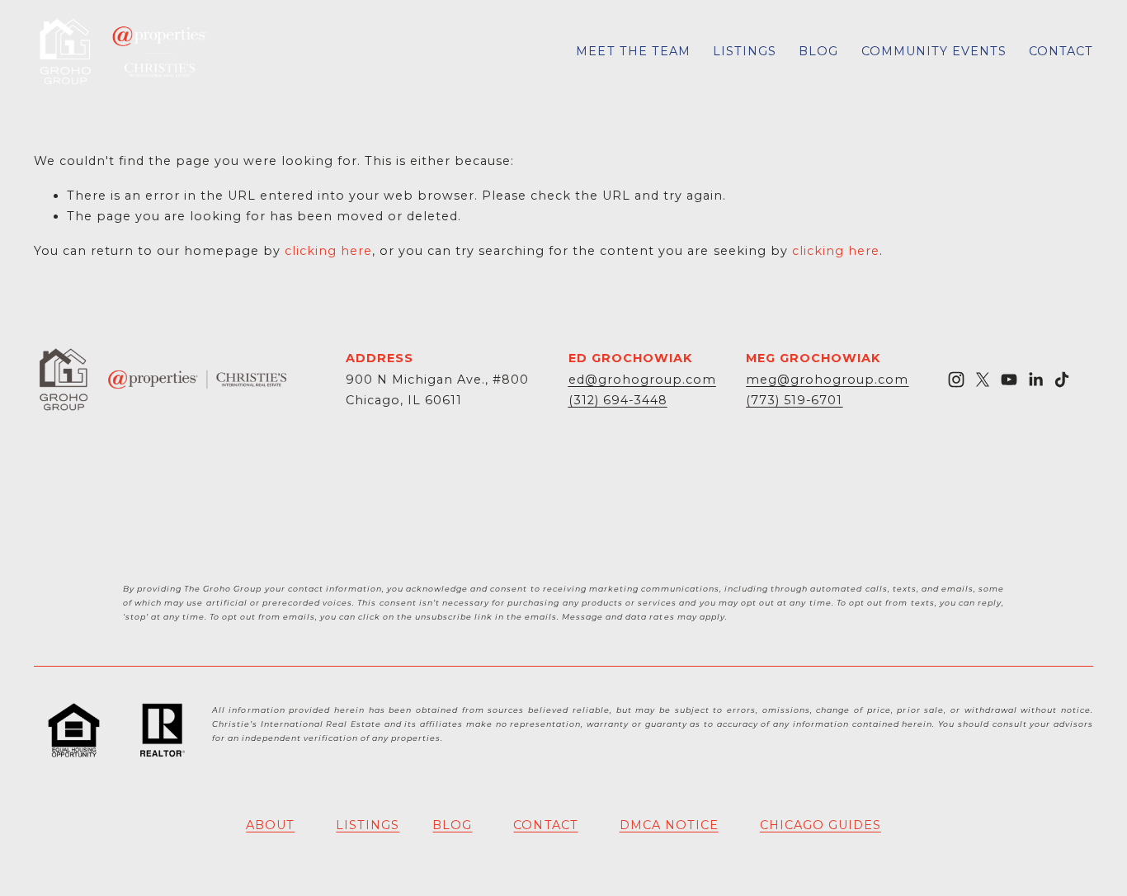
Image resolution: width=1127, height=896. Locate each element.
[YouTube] (1009, 379)
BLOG (818, 51)
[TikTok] (1062, 379)
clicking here (328, 250)
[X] (982, 379)
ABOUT (270, 825)
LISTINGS (744, 51)
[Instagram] (956, 379)
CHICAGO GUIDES (820, 825)
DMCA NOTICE (669, 825)
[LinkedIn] (1035, 379)
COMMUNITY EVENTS (934, 51)
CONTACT (1061, 51)
